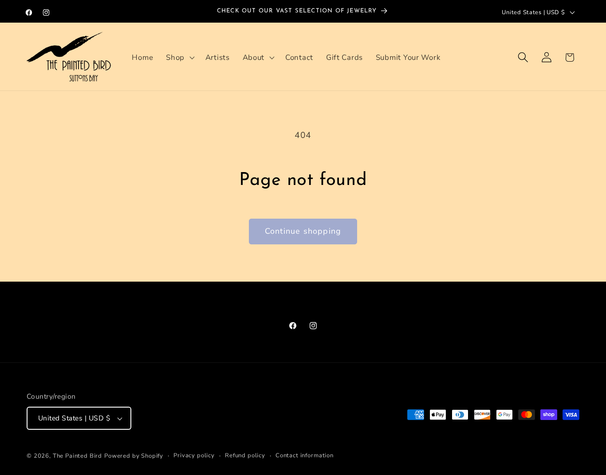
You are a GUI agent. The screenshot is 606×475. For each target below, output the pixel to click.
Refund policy (245, 455)
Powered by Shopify (133, 456)
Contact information (304, 455)
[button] (179, 57)
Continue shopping (303, 231)
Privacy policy (194, 455)
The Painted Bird (77, 456)
